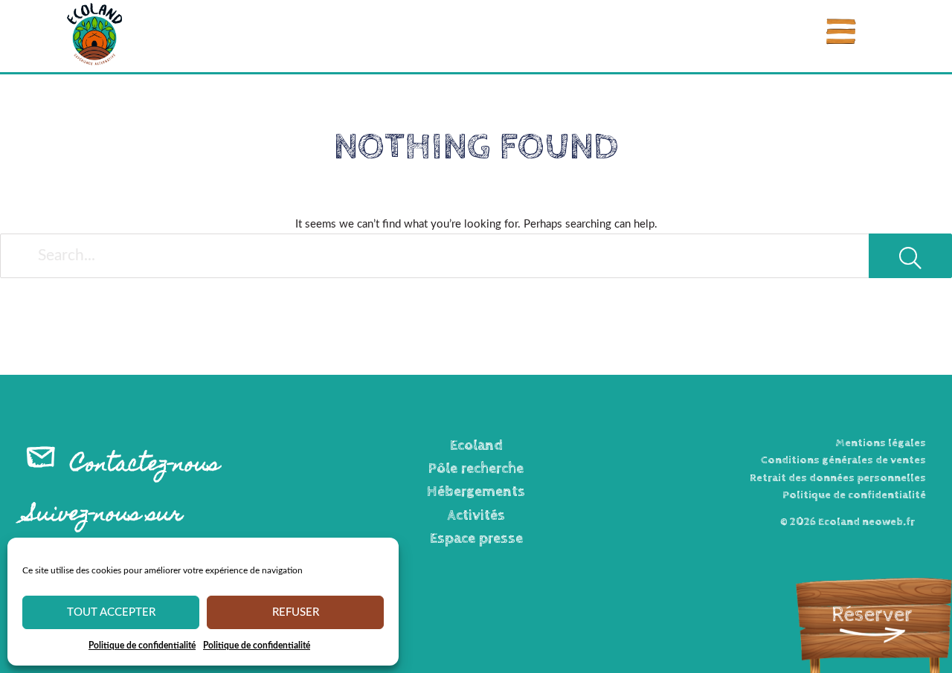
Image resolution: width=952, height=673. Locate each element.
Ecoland (476, 445)
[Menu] (841, 31)
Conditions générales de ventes (843, 460)
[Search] (910, 256)
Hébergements (476, 491)
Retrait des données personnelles (838, 477)
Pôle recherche (476, 468)
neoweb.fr (888, 521)
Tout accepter (111, 612)
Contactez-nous (145, 466)
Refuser (295, 612)
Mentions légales (880, 443)
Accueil (48, 89)
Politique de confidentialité (142, 645)
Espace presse (476, 538)
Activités (476, 515)
